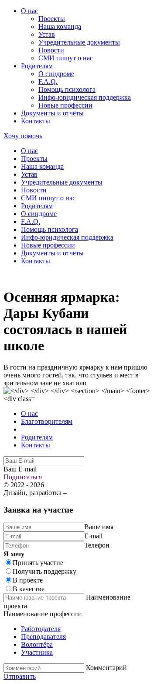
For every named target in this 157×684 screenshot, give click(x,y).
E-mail (93, 536)
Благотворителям (46, 421)
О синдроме (56, 73)
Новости (51, 50)
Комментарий (106, 667)
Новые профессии (65, 105)
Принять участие (38, 562)
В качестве (28, 589)
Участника (37, 652)
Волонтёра (37, 644)
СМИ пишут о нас (65, 58)
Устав (46, 34)
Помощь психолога (67, 89)
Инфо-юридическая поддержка (84, 97)
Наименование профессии (42, 614)
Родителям (37, 66)
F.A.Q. (48, 81)
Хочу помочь (22, 136)
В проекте (28, 580)
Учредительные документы (79, 42)
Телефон (96, 545)
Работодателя (41, 628)
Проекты (51, 18)
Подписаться (22, 477)
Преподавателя (43, 636)
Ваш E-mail (20, 469)
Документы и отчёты (52, 113)
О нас (29, 10)
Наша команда (59, 26)
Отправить (19, 676)
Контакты (35, 121)
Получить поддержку (44, 571)
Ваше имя (98, 526)
